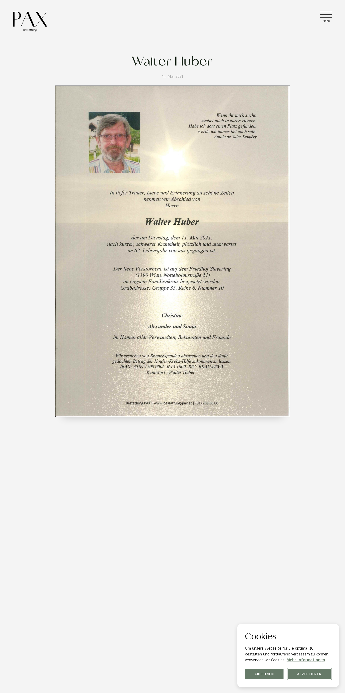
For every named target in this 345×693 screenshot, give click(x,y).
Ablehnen (264, 674)
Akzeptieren (309, 674)
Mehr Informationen (306, 660)
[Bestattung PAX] (30, 21)
